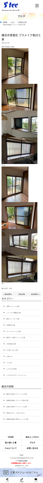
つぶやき (9, 363)
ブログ (13, 22)
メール (36, 481)
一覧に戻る (21, 294)
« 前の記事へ (8, 294)
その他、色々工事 (12, 350)
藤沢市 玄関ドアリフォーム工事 (16, 394)
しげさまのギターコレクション (16, 375)
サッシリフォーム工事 (13, 331)
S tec (21, 455)
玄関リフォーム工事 (12, 306)
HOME (5, 22)
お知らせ (9, 356)
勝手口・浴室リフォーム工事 (15, 337)
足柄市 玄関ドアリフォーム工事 (16, 407)
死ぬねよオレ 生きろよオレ (15, 413)
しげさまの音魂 (11, 369)
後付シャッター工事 (12, 319)
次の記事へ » (35, 294)
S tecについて (11, 448)
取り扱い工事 (10, 443)
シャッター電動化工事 (13, 313)
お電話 (22, 481)
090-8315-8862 (23, 461)
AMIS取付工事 (11, 344)
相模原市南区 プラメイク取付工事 (17, 400)
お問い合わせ (32, 448)
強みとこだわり (32, 437)
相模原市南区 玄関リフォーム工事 (17, 419)
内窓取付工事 (22, 22)
